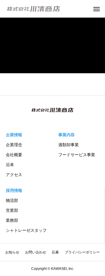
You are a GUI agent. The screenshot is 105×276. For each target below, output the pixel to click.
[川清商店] (33, 9)
